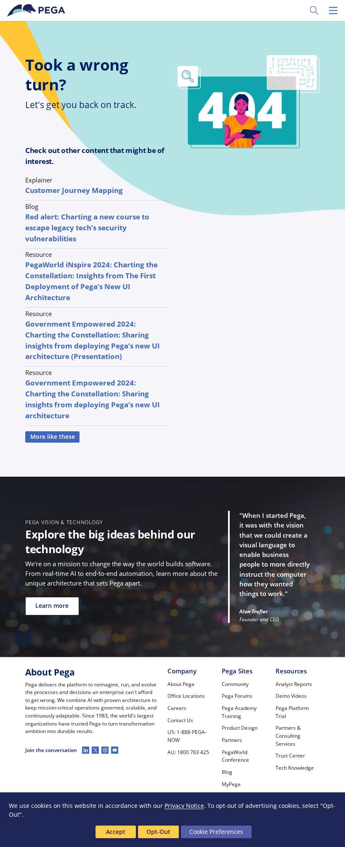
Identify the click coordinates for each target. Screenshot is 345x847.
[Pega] (37, 10)
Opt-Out (158, 832)
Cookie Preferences (216, 832)
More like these (52, 437)
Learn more (52, 606)
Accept (115, 832)
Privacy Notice (184, 806)
